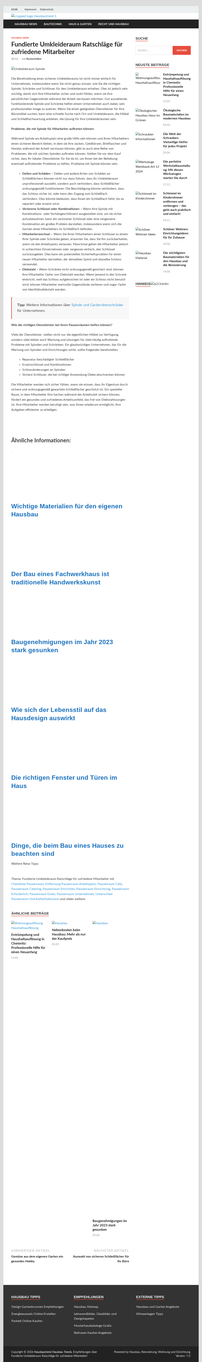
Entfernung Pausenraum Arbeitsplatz (70, 884)
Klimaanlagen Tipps (149, 1313)
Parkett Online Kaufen (26, 1321)
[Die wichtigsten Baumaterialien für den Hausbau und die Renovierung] (148, 253)
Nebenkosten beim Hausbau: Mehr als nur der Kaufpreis (69, 934)
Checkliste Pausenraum (27, 884)
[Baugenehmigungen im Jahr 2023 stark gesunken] (111, 1069)
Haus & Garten (80, 24)
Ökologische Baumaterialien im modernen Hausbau (177, 114)
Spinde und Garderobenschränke (97, 305)
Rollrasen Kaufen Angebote (92, 1332)
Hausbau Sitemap (86, 1306)
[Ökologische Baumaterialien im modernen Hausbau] (148, 110)
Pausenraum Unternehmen (75, 894)
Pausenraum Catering (26, 889)
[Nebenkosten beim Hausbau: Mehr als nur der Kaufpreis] (59, 924)
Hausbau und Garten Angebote (157, 1306)
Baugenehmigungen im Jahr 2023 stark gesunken (110, 1225)
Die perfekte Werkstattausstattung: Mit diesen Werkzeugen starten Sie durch (176, 170)
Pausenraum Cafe (109, 884)
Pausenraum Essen (42, 894)
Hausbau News (26, 24)
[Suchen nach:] (163, 50)
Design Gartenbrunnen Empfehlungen (37, 1306)
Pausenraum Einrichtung (93, 889)
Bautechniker (34, 59)
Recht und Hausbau (113, 24)
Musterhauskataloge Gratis (92, 1325)
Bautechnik (53, 24)
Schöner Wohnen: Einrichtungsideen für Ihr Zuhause (175, 233)
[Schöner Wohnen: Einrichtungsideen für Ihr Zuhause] (148, 229)
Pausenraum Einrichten (59, 889)
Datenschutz (46, 9)
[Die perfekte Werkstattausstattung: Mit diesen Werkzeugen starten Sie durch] (148, 162)
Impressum (30, 9)
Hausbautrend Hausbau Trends (53, 1352)
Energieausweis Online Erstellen (33, 1313)
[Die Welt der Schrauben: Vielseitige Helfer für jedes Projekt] (148, 134)
